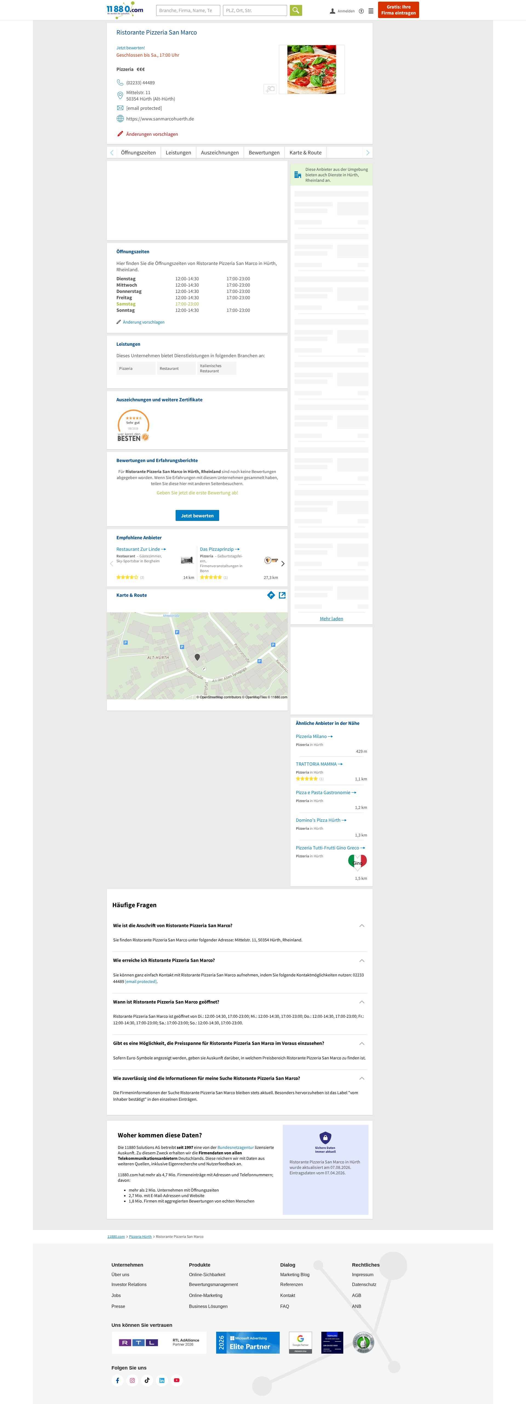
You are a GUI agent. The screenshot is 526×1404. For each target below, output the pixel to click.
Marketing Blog (295, 1274)
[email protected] (141, 981)
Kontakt (287, 1295)
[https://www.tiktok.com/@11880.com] (147, 1380)
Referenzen (291, 1284)
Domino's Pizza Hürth (318, 820)
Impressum (362, 1274)
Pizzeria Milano (311, 736)
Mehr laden (331, 618)
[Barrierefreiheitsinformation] (363, 10)
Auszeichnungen (220, 152)
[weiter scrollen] (368, 152)
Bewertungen (264, 152)
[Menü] (373, 10)
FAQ (284, 1306)
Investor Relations (129, 1284)
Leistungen (178, 152)
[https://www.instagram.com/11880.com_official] (132, 1380)
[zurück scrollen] (111, 152)
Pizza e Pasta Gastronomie (323, 792)
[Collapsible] (362, 925)
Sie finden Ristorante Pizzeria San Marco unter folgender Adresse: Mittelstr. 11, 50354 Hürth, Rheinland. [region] (207, 939)
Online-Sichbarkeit (207, 1274)
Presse (118, 1306)
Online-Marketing (205, 1295)
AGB (356, 1295)
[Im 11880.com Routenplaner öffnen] (271, 594)
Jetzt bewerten (197, 515)
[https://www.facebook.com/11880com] (118, 1380)
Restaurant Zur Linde (138, 549)
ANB (356, 1306)
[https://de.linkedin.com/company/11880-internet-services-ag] (162, 1380)
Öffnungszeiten (138, 152)
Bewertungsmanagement (213, 1284)
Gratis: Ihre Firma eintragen (398, 10)
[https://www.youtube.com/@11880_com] (177, 1380)
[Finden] (296, 10)
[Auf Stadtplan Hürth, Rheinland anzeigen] (282, 594)
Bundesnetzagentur (236, 1147)
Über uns (120, 1274)
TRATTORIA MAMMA (316, 764)
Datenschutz (364, 1284)
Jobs (116, 1295)
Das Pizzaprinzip (217, 549)
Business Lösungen (208, 1306)
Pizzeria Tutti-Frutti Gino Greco (327, 847)
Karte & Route (306, 152)
